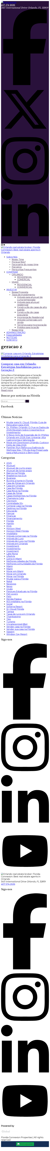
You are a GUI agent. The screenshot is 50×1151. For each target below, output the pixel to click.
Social (9, 604)
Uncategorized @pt (17, 624)
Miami (9, 566)
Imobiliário (11, 533)
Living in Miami (14, 558)
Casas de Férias (14, 493)
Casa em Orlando (15, 485)
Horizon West (13, 528)
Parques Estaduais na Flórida (21, 591)
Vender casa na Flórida (18, 626)
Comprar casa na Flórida (19, 506)
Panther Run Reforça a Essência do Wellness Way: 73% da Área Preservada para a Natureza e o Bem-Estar (27, 450)
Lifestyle (10, 556)
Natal (9, 581)
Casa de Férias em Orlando (20, 483)
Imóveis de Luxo (15, 538)
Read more (7, 390)
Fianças (10, 513)
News (9, 586)
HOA (8, 526)
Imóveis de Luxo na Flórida (20, 541)
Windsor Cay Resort (16, 634)
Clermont (11, 501)
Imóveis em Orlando (17, 543)
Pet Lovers (12, 594)
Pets (8, 596)
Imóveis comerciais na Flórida (21, 536)
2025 (9, 463)
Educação (11, 511)
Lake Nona (12, 553)
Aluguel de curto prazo (19, 468)
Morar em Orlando (16, 574)
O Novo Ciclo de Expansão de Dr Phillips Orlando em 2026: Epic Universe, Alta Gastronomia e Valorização (27, 437)
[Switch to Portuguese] (25, 1144)
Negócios (11, 584)
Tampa (10, 611)
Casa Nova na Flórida (17, 491)
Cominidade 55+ (14, 503)
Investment (12, 551)
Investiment (12, 546)
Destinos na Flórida (16, 508)
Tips (8, 619)
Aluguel (10, 465)
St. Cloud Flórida (15, 609)
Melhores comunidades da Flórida (24, 564)
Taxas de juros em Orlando (20, 614)
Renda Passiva (13, 599)
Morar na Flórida (15, 576)
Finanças (11, 516)
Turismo (10, 621)
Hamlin (10, 523)
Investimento (13, 548)
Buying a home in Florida (19, 480)
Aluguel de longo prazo (19, 470)
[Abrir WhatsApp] (43, 1144)
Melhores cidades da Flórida (21, 561)
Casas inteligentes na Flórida (21, 496)
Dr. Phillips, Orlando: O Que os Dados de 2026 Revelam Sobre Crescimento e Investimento (27, 430)
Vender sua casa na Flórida (20, 629)
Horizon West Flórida (17, 531)
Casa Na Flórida (14, 488)
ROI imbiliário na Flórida (18, 601)
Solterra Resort (14, 606)
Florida (10, 521)
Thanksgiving (13, 616)
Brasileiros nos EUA (16, 475)
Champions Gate (15, 498)
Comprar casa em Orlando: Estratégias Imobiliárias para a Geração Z (21, 367)
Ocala (9, 589)
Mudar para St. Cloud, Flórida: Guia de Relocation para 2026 (26, 423)
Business (11, 478)
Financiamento (14, 518)
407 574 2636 (8, 5)
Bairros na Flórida (15, 473)
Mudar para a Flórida (17, 579)
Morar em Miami (14, 571)
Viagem (10, 631)
